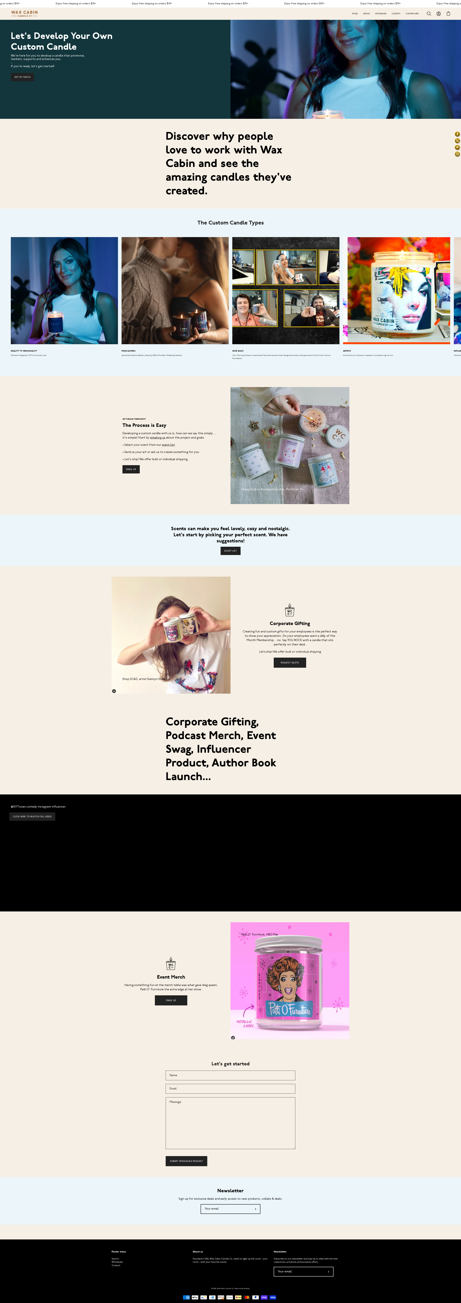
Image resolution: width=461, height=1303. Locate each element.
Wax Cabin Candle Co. (225, 1288)
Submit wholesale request (186, 1161)
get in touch (22, 76)
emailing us (157, 437)
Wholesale (117, 1262)
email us (131, 469)
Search (115, 1259)
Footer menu (119, 1251)
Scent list (230, 550)
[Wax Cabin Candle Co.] (24, 13)
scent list (168, 445)
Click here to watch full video (32, 816)
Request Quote (290, 662)
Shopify (246, 1288)
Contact (116, 1265)
